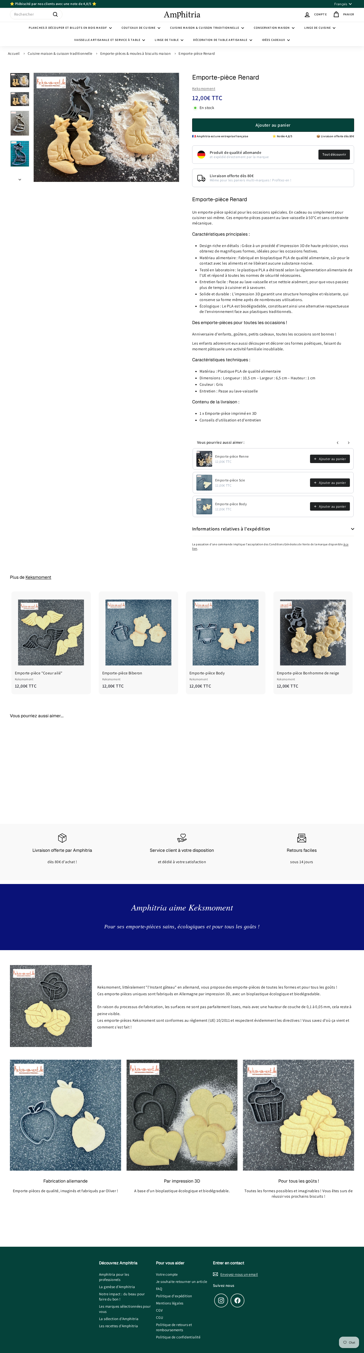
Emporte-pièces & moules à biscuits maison (135, 53)
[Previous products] (337, 442)
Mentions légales (169, 1303)
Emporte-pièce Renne (232, 456)
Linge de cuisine (318, 27)
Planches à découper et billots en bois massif (68, 27)
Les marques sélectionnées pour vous (125, 1309)
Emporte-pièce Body (231, 504)
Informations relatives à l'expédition (231, 529)
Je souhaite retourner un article (181, 1281)
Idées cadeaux (274, 40)
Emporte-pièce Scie (230, 480)
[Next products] (348, 442)
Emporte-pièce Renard (197, 53)
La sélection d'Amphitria (119, 1318)
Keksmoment (203, 88)
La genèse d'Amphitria (117, 1286)
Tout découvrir (334, 154)
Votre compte (167, 1274)
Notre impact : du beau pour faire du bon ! (122, 1296)
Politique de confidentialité (178, 1337)
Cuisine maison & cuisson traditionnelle (205, 27)
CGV (159, 1310)
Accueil (14, 53)
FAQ (159, 1288)
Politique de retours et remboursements (174, 1327)
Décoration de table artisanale (220, 40)
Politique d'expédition (174, 1296)
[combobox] (36, 14)
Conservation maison (272, 27)
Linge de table (167, 40)
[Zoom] (106, 127)
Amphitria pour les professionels (114, 1277)
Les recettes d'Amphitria (118, 1326)
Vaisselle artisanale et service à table (107, 40)
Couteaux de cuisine (139, 27)
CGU (159, 1317)
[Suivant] (20, 178)
